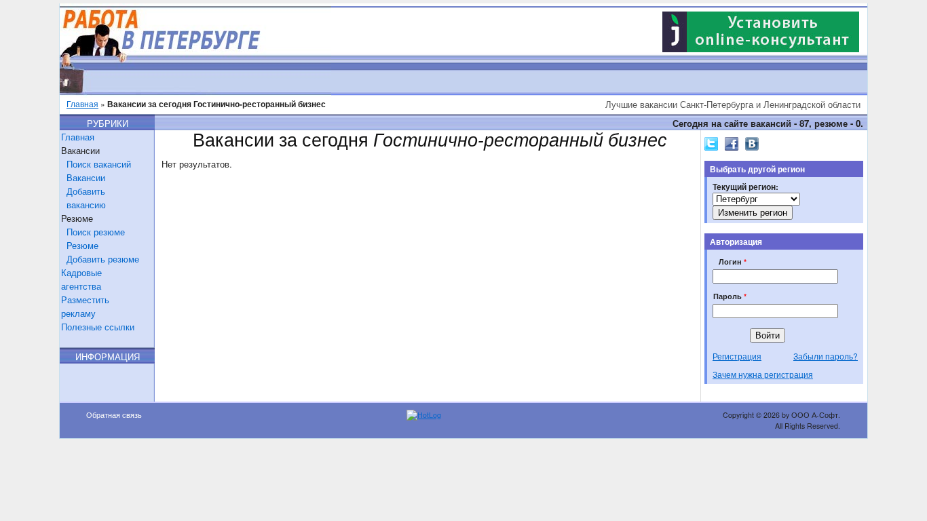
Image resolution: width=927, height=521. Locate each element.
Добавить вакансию (86, 198)
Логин (732, 261)
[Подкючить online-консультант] (760, 48)
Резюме (82, 245)
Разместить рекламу (85, 306)
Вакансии (86, 177)
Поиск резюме (96, 231)
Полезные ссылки (97, 326)
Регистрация (737, 356)
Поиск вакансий (99, 163)
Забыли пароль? (825, 356)
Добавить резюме (103, 258)
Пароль (729, 296)
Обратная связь (114, 415)
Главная (82, 103)
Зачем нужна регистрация (763, 374)
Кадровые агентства (81, 279)
